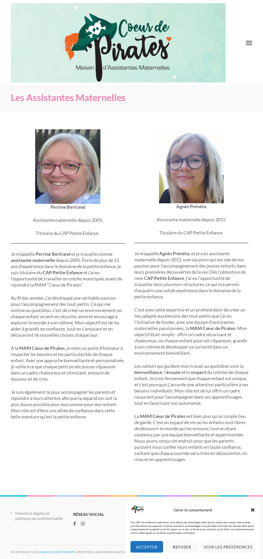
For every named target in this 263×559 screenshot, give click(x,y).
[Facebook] (74, 523)
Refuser (182, 547)
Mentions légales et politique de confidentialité (39, 516)
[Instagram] (83, 523)
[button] (252, 509)
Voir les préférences (228, 547)
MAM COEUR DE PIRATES (58, 552)
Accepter (147, 547)
